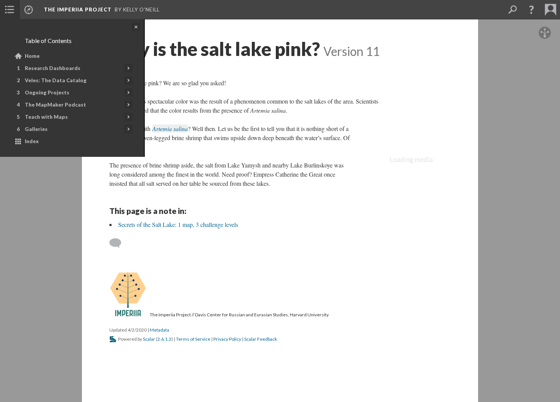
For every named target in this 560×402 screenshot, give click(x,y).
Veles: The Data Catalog (55, 80)
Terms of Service (193, 339)
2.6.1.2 (164, 339)
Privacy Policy (227, 339)
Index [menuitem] (32, 141)
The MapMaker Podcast (55, 105)
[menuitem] (9, 9)
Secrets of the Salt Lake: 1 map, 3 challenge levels (178, 224)
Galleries (36, 129)
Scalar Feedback (260, 339)
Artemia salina (170, 128)
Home (32, 56)
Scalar (149, 339)
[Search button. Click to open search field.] (512, 9)
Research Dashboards (52, 68)
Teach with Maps (46, 117)
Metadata (159, 330)
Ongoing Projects (47, 92)
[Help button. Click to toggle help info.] (531, 9)
